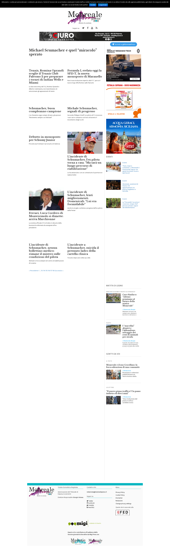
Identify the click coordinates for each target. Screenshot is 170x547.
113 (42, 270)
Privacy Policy (120, 492)
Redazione (119, 501)
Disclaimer (119, 498)
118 (53, 270)
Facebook (91, 503)
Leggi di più (103, 5)
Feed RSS (91, 507)
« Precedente (33, 270)
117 (51, 270)
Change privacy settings (123, 504)
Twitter (90, 501)
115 (47, 270)
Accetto (92, 5)
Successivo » (59, 270)
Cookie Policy (120, 495)
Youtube (91, 505)
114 (44, 270)
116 (49, 270)
